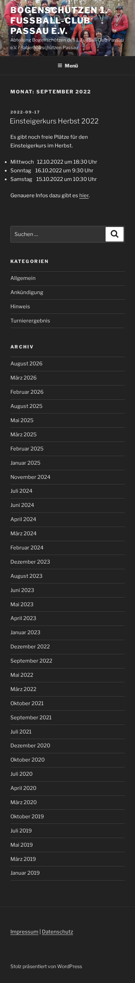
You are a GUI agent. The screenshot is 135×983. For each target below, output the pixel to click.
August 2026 (26, 364)
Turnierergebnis (30, 321)
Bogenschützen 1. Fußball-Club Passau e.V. (59, 20)
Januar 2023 (25, 632)
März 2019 (23, 859)
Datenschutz (57, 932)
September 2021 (31, 718)
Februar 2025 (27, 449)
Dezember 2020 (30, 746)
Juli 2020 (21, 774)
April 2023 (23, 618)
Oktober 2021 (27, 703)
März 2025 (23, 434)
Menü (71, 66)
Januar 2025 (25, 463)
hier (84, 195)
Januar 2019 (25, 873)
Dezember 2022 (30, 647)
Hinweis (20, 306)
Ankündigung (26, 292)
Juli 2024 (21, 491)
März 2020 (23, 802)
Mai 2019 (21, 845)
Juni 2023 (22, 590)
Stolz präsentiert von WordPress (46, 966)
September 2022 (31, 661)
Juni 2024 (22, 505)
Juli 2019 (21, 831)
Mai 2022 (21, 675)
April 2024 (23, 519)
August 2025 (26, 406)
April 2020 (23, 788)
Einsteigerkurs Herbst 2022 (54, 121)
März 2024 (23, 533)
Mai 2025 (22, 420)
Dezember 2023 (30, 562)
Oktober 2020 (27, 760)
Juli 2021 (21, 732)
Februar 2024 (27, 548)
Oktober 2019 (27, 816)
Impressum (24, 932)
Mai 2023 (22, 604)
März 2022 (23, 689)
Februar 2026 (27, 392)
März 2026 (23, 378)
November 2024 (30, 477)
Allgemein (23, 278)
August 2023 (26, 576)
